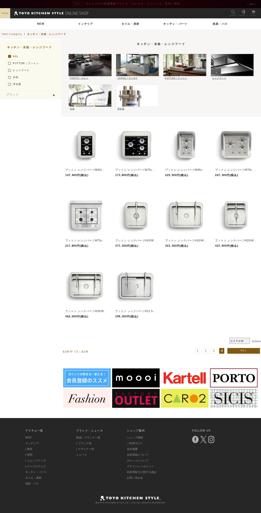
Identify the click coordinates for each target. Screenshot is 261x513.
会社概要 (132, 449)
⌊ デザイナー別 (85, 449)
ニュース (81, 454)
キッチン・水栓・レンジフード (46, 34)
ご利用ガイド (135, 443)
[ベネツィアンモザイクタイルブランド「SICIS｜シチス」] (234, 406)
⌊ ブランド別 (83, 443)
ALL (16, 56)
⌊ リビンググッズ (35, 460)
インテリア (85, 23)
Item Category (12, 34)
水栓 (15, 77)
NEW (40, 23)
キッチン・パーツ (175, 23)
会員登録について (137, 454)
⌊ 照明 (29, 454)
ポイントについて (137, 460)
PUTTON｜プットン (26, 63)
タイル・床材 (130, 23)
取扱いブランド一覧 (88, 437)
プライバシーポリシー (140, 466)
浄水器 (17, 84)
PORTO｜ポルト (79, 78)
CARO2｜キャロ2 (127, 78)
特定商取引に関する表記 (141, 472)
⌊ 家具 (29, 449)
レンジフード (21, 70)
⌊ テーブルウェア (35, 466)
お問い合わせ (135, 477)
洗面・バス (220, 23)
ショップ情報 (135, 437)
